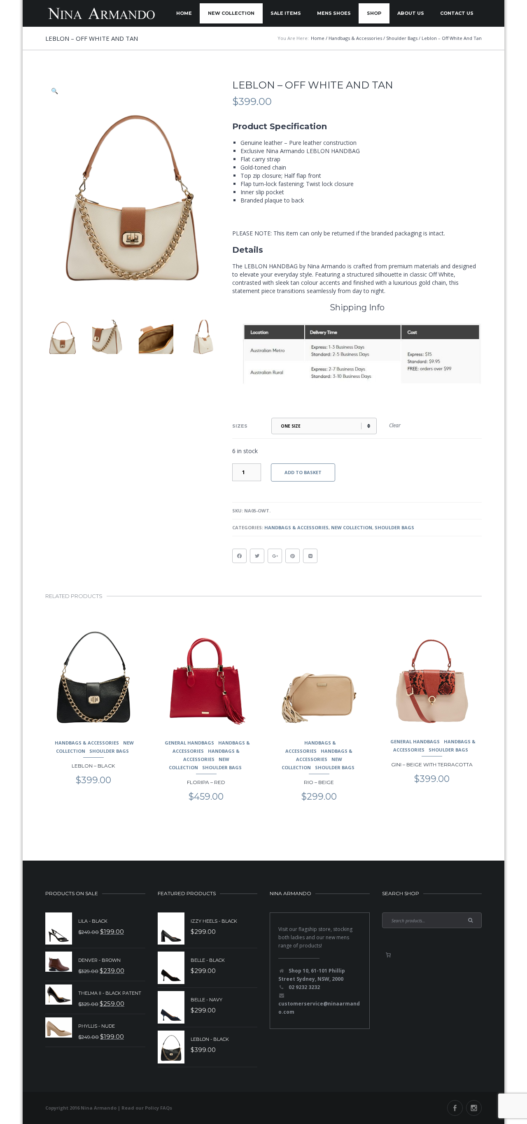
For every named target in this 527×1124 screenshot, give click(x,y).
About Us (410, 13)
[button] (55, 91)
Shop (374, 13)
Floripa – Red (206, 782)
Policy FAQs (158, 1108)
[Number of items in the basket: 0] (388, 955)
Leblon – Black (93, 766)
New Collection (231, 13)
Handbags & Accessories (296, 527)
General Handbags (189, 743)
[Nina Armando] (100, 13)
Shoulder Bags (394, 527)
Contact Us (456, 13)
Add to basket (303, 472)
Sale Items (285, 13)
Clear (395, 425)
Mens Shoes (334, 13)
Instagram (474, 1108)
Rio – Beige (319, 782)
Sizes (239, 426)
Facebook (455, 1108)
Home (184, 13)
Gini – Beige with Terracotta (432, 764)
